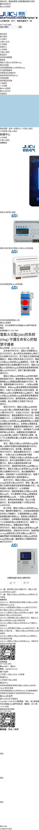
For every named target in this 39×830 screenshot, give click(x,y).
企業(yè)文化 (5, 42)
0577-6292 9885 (5, 711)
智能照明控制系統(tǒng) (9, 75)
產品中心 (4, 683)
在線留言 (3, 94)
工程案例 (3, 83)
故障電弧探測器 (6, 81)
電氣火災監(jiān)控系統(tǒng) (11, 62)
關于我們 (3, 36)
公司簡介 (3, 39)
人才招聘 (3, 86)
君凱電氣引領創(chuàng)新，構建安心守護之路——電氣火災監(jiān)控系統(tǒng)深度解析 (19, 630)
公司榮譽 (3, 44)
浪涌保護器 (4, 78)
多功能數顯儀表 (6, 70)
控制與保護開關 (6, 57)
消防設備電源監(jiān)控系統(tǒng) (12, 68)
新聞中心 (3, 47)
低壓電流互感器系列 (8, 73)
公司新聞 (3, 49)
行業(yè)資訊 (5, 52)
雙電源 (2, 60)
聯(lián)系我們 (5, 7)
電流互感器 (4, 65)
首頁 (10, 129)
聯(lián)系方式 (5, 91)
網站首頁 (3, 34)
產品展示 (3, 55)
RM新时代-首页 (6, 829)
